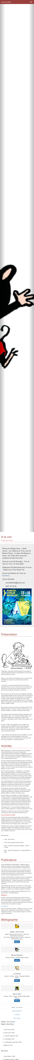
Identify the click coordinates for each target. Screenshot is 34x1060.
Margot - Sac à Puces (17, 1007)
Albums (17, 942)
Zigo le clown (17, 1018)
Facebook (6, 575)
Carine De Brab (6, 2)
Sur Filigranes (4, 906)
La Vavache (17, 1014)
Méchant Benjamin (17, 1011)
